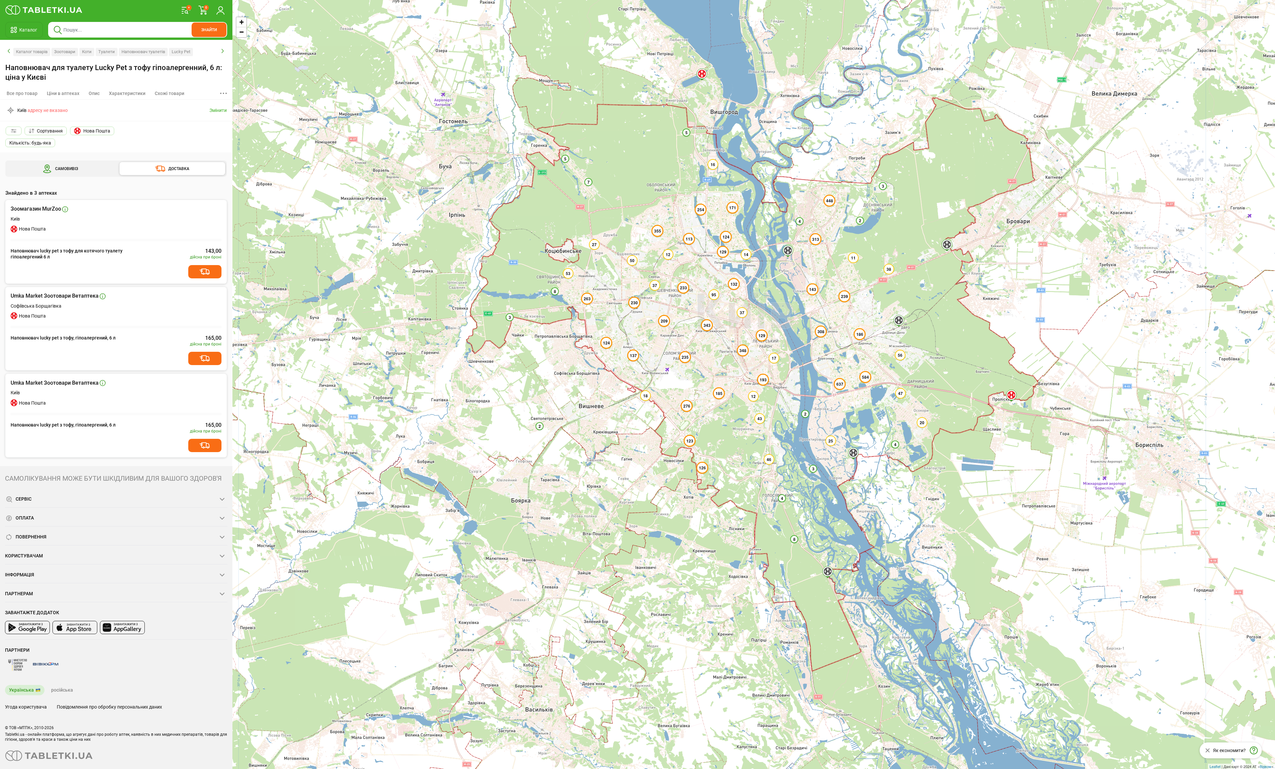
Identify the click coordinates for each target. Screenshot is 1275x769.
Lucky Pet (181, 51)
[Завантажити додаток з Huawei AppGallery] (122, 627)
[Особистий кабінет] (220, 10)
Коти (87, 51)
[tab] (63, 93)
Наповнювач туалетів (143, 51)
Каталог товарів (31, 51)
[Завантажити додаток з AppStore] (74, 627)
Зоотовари (64, 51)
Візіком (1265, 766)
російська (62, 690)
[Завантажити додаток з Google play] (27, 627)
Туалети (106, 51)
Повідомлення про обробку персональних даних (109, 707)
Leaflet (1215, 766)
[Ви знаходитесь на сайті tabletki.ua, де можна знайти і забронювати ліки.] (44, 10)
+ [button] (241, 22)
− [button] (241, 32)
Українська (21, 690)
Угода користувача (26, 707)
